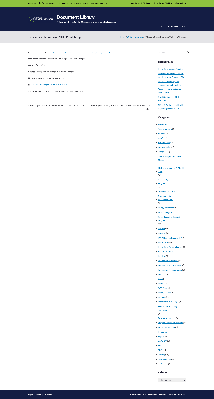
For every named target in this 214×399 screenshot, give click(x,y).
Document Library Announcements (166, 198)
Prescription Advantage (87, 53)
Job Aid (161, 274)
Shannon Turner (37, 53)
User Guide (163, 364)
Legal (160, 279)
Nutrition (162, 297)
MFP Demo (163, 288)
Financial (162, 233)
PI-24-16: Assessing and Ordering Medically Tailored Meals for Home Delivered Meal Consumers (170, 87)
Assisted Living (164, 142)
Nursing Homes (164, 293)
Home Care (163, 242)
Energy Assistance (166, 208)
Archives (161, 133)
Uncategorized (164, 359)
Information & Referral (168, 260)
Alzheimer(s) (163, 124)
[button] (184, 27)
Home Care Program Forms (170, 247)
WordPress (181, 394)
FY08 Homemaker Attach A (170, 238)
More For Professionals (172, 26)
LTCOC (161, 283)
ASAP (160, 138)
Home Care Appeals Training (170, 69)
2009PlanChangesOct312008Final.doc (50, 85)
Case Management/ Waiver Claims (170, 158)
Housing (161, 256)
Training (161, 355)
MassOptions (180, 3)
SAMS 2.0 (162, 341)
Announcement (165, 129)
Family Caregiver (165, 212)
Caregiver (162, 152)
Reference (162, 332)
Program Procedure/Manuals (170, 322)
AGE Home (135, 3)
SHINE (161, 345)
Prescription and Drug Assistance (109, 53)
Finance (161, 228)
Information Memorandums (170, 270)
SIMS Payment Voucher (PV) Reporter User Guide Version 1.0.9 (57, 105)
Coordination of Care (167, 191)
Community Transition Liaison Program (171, 182)
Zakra (171, 394)
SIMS (160, 350)
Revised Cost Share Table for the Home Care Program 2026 (171, 75)
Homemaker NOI (165, 251)
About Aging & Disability (163, 3)
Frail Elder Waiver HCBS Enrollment (168, 99)
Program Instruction (166, 318)
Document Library (76, 17)
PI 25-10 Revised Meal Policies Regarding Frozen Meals (171, 107)
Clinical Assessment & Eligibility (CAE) (171, 170)
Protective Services (166, 327)
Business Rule (164, 147)
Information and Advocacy (169, 265)
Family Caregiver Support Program (169, 219)
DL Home (146, 3)
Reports (161, 336)
